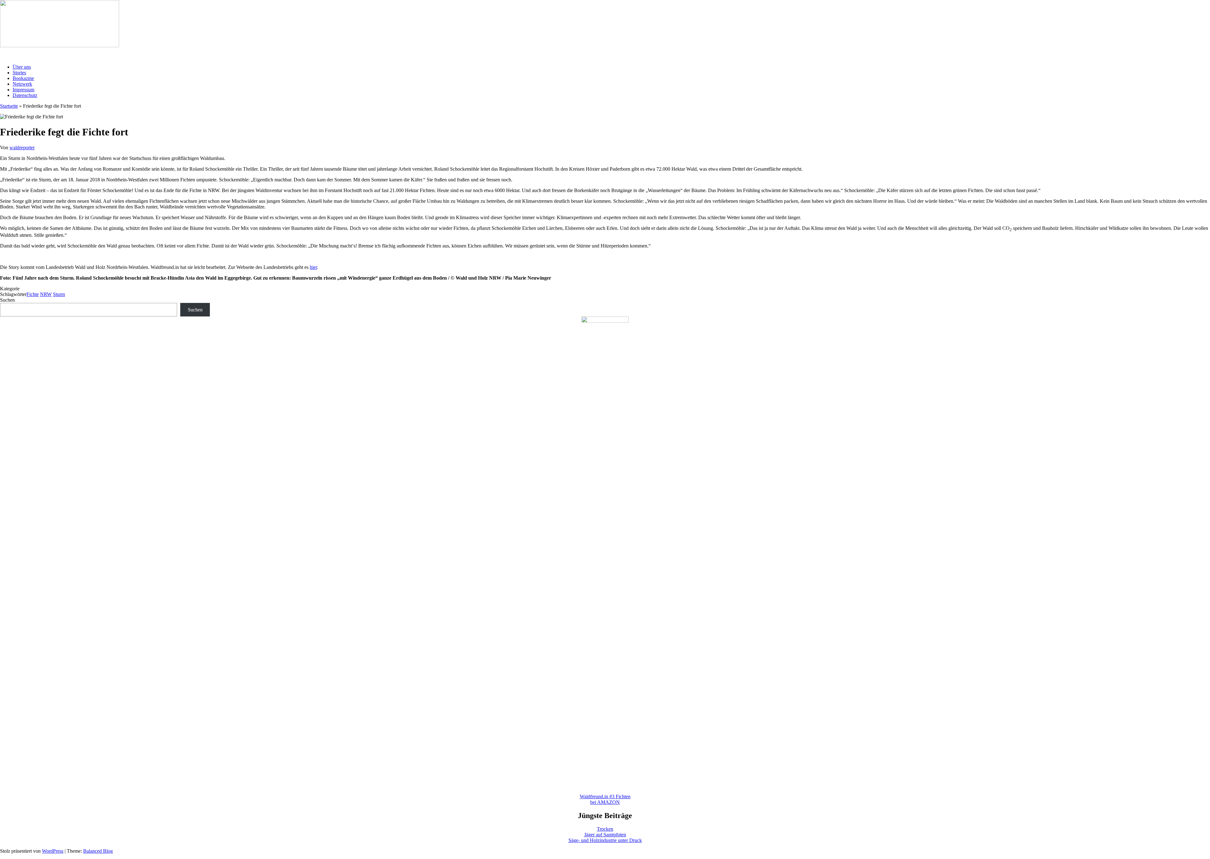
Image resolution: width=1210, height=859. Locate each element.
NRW (46, 294)
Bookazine (23, 78)
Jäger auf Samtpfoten (605, 834)
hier (313, 267)
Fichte (32, 294)
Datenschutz (25, 95)
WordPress (52, 851)
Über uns (22, 67)
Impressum (23, 89)
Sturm (59, 294)
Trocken (605, 829)
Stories (19, 72)
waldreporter (22, 147)
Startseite (9, 106)
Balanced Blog (98, 851)
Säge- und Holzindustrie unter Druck (605, 840)
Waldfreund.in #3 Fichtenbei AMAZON (605, 799)
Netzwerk (22, 84)
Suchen (7, 300)
